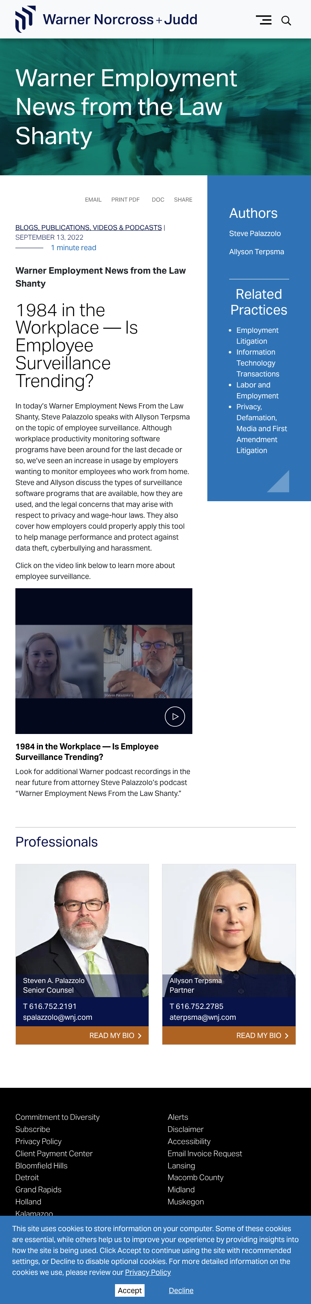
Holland (28, 1201)
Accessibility (189, 1141)
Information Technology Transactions (257, 363)
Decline (181, 1290)
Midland (181, 1189)
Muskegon (186, 1201)
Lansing (181, 1165)
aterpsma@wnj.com (203, 1017)
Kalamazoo (34, 1214)
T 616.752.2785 (197, 1006)
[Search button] (286, 20)
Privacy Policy (148, 1272)
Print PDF (125, 199)
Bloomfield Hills (41, 1165)
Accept (130, 1290)
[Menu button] (264, 19)
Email (93, 199)
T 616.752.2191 (50, 1006)
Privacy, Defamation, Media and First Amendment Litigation (261, 428)
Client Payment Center (54, 1153)
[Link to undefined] (82, 931)
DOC (158, 199)
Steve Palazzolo (255, 233)
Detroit (27, 1177)
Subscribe (32, 1129)
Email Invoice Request (205, 1153)
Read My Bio (111, 1035)
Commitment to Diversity (57, 1117)
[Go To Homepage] (106, 19)
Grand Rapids (38, 1189)
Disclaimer (186, 1129)
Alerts (178, 1117)
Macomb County (196, 1177)
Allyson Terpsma (256, 251)
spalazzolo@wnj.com (57, 1017)
